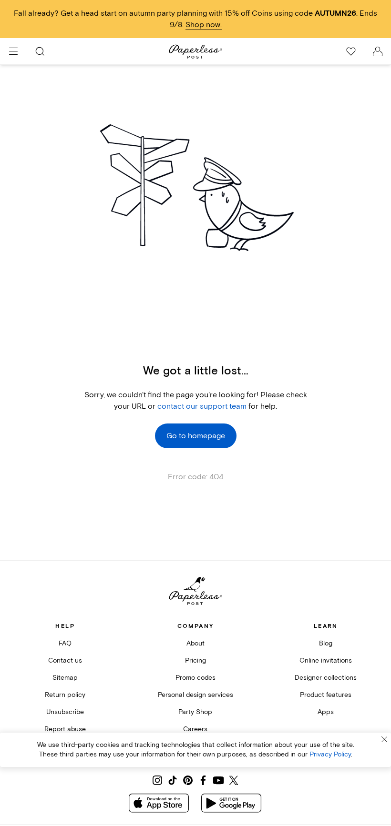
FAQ (65, 643)
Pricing (195, 660)
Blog (325, 643)
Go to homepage (195, 436)
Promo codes (195, 678)
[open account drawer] (377, 51)
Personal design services (195, 695)
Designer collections (326, 678)
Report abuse (65, 729)
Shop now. (203, 25)
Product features (325, 695)
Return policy (65, 695)
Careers (195, 729)
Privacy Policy (330, 754)
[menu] (13, 51)
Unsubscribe (65, 712)
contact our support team (202, 406)
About (195, 643)
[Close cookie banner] (384, 739)
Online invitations (325, 660)
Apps (326, 712)
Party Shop (195, 712)
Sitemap (65, 678)
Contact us (65, 660)
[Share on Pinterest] (188, 780)
